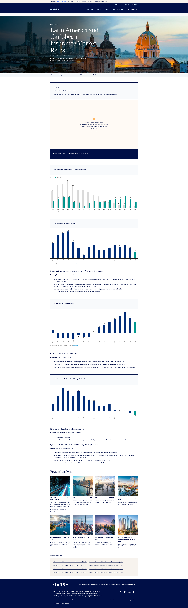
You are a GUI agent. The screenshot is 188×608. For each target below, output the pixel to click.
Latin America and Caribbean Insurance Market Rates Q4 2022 (70, 569)
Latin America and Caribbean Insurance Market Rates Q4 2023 (70, 562)
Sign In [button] (116, 4)
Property (61, 75)
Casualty (69, 75)
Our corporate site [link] (125, 4)
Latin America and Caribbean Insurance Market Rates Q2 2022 (70, 572)
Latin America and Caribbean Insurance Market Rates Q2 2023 (70, 565)
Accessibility (93, 600)
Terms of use (56, 600)
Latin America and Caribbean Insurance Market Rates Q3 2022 (106, 569)
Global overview (131, 75)
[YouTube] (129, 592)
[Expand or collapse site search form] (128, 9)
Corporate (53, 1)
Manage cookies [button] (131, 600)
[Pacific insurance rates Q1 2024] (60, 525)
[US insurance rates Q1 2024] (83, 486)
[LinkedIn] (134, 592)
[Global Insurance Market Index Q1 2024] (60, 486)
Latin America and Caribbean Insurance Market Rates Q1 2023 (106, 565)
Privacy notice (74, 600)
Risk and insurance (62, 1)
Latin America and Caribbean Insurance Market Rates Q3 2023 (106, 562)
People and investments (87, 1)
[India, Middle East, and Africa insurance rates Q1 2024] (128, 525)
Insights (107, 9)
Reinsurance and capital (74, 1)
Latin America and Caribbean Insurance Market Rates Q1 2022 (106, 572)
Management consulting (101, 1)
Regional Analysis (98, 75)
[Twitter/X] (125, 592)
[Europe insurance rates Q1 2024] (128, 486)
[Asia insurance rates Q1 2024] (83, 525)
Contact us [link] (134, 4)
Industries (90, 9)
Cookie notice (112, 600)
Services (98, 9)
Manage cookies (94, 131)
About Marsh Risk (118, 9)
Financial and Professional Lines (82, 75)
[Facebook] (120, 592)
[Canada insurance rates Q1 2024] (105, 525)
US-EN (133, 9)
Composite (54, 75)
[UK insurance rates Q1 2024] (105, 486)
